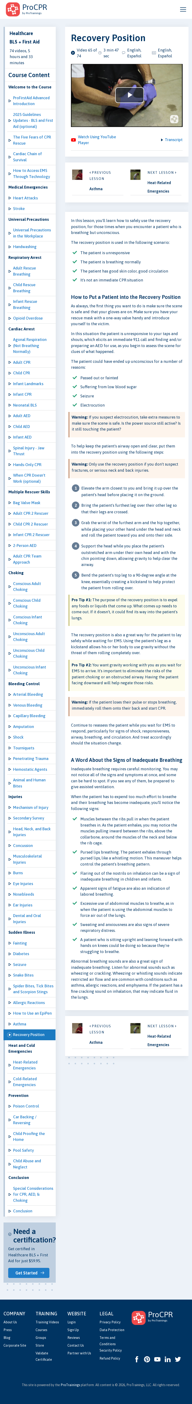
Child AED (21, 426)
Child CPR (21, 373)
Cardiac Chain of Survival (27, 156)
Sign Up (73, 1330)
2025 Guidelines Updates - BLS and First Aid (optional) (33, 120)
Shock (18, 737)
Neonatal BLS (25, 405)
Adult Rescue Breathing (24, 271)
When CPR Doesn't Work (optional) (29, 478)
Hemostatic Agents (30, 769)
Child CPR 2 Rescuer (30, 524)
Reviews (73, 1338)
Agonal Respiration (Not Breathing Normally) (30, 345)
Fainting (20, 943)
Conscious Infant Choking (27, 620)
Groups (41, 1338)
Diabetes (21, 953)
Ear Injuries (22, 905)
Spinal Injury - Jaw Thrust (28, 451)
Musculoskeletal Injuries (27, 859)
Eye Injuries (23, 883)
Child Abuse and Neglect (27, 1164)
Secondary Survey (28, 818)
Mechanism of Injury (30, 807)
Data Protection (112, 1330)
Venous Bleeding (27, 705)
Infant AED (22, 437)
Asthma (19, 1024)
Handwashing (25, 246)
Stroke (19, 208)
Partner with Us (79, 1353)
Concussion (23, 845)
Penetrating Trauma (30, 758)
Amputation (23, 726)
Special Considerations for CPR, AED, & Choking (33, 1194)
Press (8, 1330)
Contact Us (75, 1345)
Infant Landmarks (28, 383)
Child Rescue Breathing (24, 287)
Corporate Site (15, 1345)
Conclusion (22, 1211)
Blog (7, 1338)
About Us (10, 1322)
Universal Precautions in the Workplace (32, 233)
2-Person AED (25, 545)
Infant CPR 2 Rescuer (31, 534)
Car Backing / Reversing (25, 1120)
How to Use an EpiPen (32, 1013)
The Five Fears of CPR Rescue (32, 140)
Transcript (174, 139)
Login (71, 1322)
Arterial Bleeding (28, 694)
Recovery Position (28, 1034)
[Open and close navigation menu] (183, 9)
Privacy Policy (110, 1322)
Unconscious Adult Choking (29, 636)
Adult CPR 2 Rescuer (30, 513)
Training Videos (47, 1322)
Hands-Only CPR (27, 464)
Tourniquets (23, 748)
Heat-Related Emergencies (25, 1065)
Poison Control (26, 1106)
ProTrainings (70, 1385)
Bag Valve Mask (27, 502)
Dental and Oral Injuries (27, 918)
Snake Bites (23, 975)
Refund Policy (110, 1358)
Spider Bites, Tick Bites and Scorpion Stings (33, 989)
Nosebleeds (23, 894)
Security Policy (111, 1350)
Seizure (19, 964)
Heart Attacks (25, 198)
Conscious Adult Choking (27, 586)
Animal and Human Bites (29, 783)
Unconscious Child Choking (28, 653)
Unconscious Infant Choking (29, 670)
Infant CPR (22, 394)
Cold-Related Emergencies (25, 1081)
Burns (18, 872)
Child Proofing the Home (29, 1136)
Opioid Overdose (28, 318)
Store (40, 1345)
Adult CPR (21, 362)
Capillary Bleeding (29, 715)
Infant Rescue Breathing (25, 304)
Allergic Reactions (29, 1002)
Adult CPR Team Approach (27, 559)
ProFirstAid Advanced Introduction (31, 100)
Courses (41, 1330)
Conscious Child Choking (27, 603)
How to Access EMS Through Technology (31, 173)
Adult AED (21, 415)
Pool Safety (23, 1150)
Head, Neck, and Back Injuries (32, 832)
